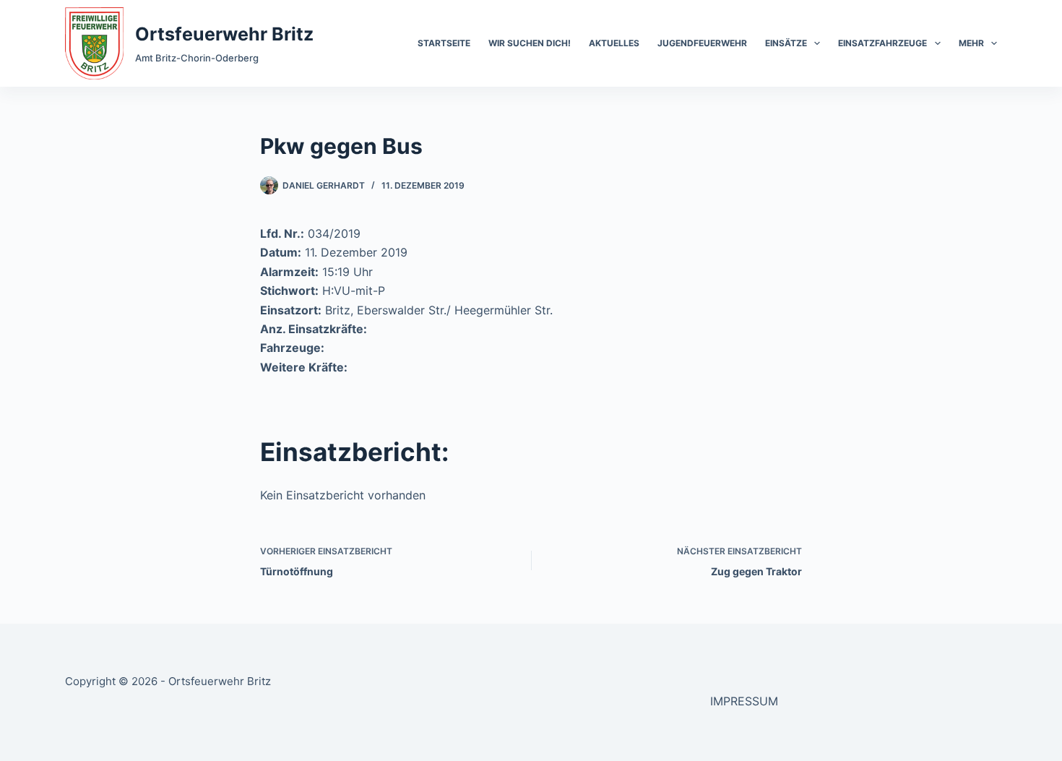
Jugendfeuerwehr (702, 43)
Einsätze (786, 43)
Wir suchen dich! (529, 43)
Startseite (444, 43)
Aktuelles (614, 43)
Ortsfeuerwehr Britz (224, 34)
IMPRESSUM (744, 701)
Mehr (971, 43)
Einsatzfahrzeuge (882, 43)
